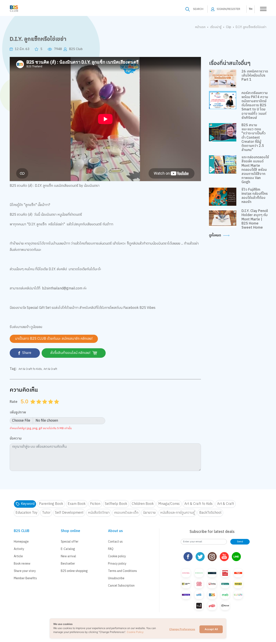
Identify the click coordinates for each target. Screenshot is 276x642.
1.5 (37, 407)
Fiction (95, 504)
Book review (22, 563)
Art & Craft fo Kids (30, 369)
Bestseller (68, 563)
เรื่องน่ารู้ (215, 27)
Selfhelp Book (116, 504)
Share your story (25, 570)
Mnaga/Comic (169, 504)
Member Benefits (25, 578)
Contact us (115, 541)
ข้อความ (16, 438)
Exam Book (77, 504)
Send (240, 542)
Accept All (211, 629)
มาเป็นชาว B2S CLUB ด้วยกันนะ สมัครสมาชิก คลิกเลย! (54, 339)
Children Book (143, 504)
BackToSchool (210, 513)
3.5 (49, 407)
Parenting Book (51, 504)
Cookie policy (117, 556)
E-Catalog (68, 548)
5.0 (57, 407)
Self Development (69, 513)
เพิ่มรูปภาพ (18, 412)
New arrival (68, 556)
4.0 (51, 407)
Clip (228, 27)
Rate (13, 402)
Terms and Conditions (122, 570)
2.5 (43, 407)
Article (18, 556)
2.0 (39, 407)
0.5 (31, 407)
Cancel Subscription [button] (121, 585)
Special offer (69, 541)
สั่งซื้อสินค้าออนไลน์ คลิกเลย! (70, 353)
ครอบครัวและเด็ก (126, 513)
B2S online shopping (74, 570)
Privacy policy (117, 563)
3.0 (45, 407)
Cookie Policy (135, 632)
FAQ (110, 548)
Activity (19, 548)
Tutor (46, 513)
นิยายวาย (149, 513)
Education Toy (27, 513)
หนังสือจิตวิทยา (99, 513)
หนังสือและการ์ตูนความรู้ (177, 513)
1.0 (33, 407)
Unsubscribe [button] (116, 578)
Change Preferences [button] (182, 629)
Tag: (13, 369)
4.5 (55, 407)
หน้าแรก (200, 27)
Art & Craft (50, 369)
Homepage (21, 541)
